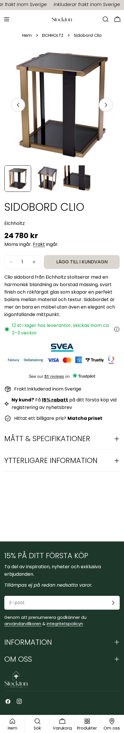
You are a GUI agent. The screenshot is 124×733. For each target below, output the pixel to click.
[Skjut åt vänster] (18, 105)
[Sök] (105, 19)
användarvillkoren (22, 624)
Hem (27, 35)
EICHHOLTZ (52, 35)
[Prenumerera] (113, 603)
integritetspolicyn (65, 624)
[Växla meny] (6, 19)
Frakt (39, 244)
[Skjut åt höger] (106, 105)
